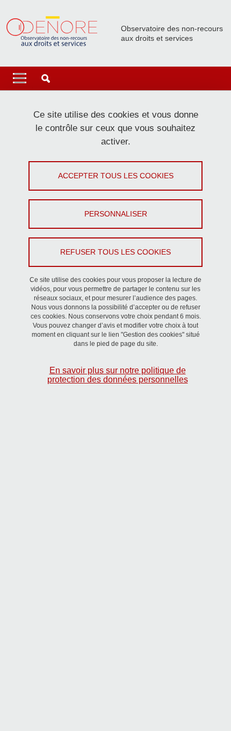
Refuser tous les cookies (115, 252)
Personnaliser (115, 213)
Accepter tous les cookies (116, 175)
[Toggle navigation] (19, 78)
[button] (46, 78)
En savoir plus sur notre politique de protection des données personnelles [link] (117, 375)
